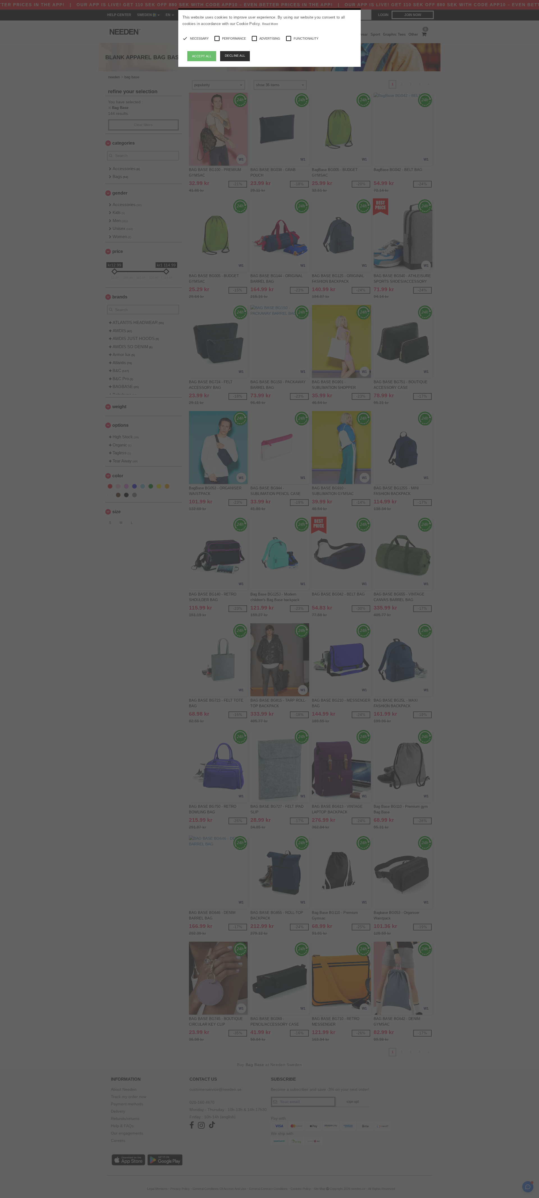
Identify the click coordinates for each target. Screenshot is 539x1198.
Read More (270, 24)
